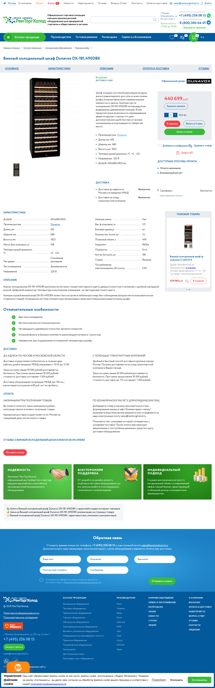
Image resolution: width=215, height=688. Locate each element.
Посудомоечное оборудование (77, 645)
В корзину (172, 123)
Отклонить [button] (176, 680)
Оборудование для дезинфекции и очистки (83, 636)
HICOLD (121, 645)
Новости (69, 3)
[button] (189, 289)
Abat (119, 631)
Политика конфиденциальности (21, 613)
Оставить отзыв (15, 452)
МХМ (119, 627)
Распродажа (109, 37)
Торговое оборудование (74, 617)
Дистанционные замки (73, 654)
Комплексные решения (160, 598)
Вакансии (194, 602)
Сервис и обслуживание (136, 37)
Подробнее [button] (159, 679)
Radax (119, 613)
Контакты (137, 3)
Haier (119, 636)
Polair (119, 604)
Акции (51, 3)
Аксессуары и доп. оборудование (78, 658)
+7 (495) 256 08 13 (192, 16)
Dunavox (122, 135)
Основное (12, 68)
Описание (106, 68)
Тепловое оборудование (74, 608)
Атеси (119, 640)
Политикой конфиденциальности (82, 582)
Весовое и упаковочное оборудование (80, 631)
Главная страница (11, 47)
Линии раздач (69, 649)
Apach (119, 649)
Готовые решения (86, 37)
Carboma (121, 608)
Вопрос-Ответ (119, 3)
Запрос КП (187, 153)
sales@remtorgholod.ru (154, 545)
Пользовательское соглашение (20, 617)
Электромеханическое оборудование (80, 627)
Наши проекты (86, 3)
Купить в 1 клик (194, 123)
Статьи (152, 620)
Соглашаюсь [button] (199, 680)
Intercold (121, 622)
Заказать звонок (194, 27)
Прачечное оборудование (75, 640)
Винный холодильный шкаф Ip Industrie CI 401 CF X (186, 258)
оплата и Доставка (156, 68)
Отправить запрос (162, 581)
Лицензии (194, 630)
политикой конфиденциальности (48, 684)
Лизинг (39, 3)
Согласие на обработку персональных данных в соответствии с (73, 581)
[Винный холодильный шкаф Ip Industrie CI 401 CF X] (188, 236)
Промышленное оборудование (77, 613)
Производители (61, 37)
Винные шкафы (82, 47)
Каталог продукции (27, 37)
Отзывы (102, 3)
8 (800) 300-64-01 (193, 23)
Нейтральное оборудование (76, 622)
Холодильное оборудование (58, 47)
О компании (24, 3)
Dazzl (119, 617)
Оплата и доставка (156, 3)
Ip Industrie (191, 267)
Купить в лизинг (184, 132)
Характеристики (59, 68)
